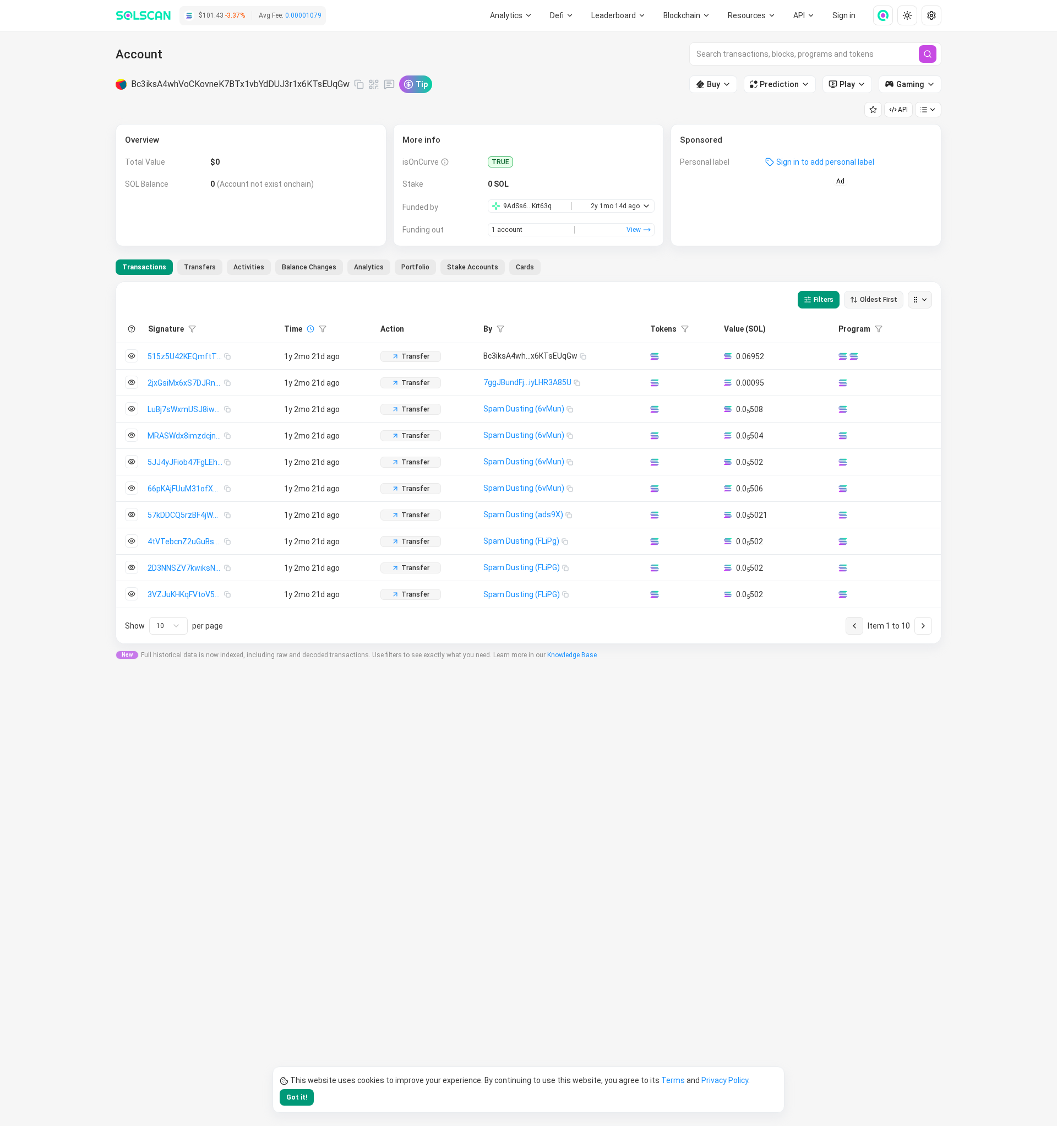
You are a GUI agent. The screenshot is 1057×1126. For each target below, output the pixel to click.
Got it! (296, 1097)
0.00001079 (303, 15)
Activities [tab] (248, 267)
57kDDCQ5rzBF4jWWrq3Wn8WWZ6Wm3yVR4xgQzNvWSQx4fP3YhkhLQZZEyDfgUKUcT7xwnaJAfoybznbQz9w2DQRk (186, 515)
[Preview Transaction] (131, 355)
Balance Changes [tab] (309, 267)
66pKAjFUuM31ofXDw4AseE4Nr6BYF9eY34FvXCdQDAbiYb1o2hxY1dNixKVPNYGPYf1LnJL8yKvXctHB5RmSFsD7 (186, 488)
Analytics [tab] (369, 267)
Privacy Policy (724, 1080)
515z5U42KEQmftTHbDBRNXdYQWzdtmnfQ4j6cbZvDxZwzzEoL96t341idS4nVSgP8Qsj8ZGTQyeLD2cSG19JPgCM (186, 356)
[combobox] (168, 626)
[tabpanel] (528, 463)
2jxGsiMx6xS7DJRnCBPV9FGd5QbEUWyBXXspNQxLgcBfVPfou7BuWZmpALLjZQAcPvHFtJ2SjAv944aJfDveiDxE (186, 382)
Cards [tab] (525, 267)
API (903, 109)
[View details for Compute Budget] (842, 356)
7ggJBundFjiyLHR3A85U (527, 382)
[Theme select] (907, 15)
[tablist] (328, 267)
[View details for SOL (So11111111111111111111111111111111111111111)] (654, 356)
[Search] (927, 54)
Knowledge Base (572, 655)
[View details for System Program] (853, 356)
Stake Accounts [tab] (472, 267)
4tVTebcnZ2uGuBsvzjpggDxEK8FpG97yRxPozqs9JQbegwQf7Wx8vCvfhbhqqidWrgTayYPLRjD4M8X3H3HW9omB (186, 541)
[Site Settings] (931, 15)
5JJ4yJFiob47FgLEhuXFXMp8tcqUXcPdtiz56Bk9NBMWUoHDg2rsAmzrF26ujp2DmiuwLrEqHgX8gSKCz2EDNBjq (186, 462)
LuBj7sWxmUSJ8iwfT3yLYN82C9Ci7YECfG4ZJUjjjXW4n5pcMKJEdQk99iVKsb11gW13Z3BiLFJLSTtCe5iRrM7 (186, 409)
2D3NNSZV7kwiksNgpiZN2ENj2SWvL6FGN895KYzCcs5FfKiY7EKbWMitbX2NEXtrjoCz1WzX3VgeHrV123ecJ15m (186, 568)
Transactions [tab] (144, 267)
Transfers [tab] (200, 267)
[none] (878, 15)
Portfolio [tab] (415, 267)
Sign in (844, 15)
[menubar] (687, 15)
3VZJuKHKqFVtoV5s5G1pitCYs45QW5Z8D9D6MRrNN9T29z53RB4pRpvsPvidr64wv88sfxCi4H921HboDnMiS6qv (186, 594)
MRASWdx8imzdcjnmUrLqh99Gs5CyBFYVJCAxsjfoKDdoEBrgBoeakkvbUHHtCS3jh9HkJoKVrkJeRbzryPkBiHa (186, 435)
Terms (673, 1080)
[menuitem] (511, 15)
